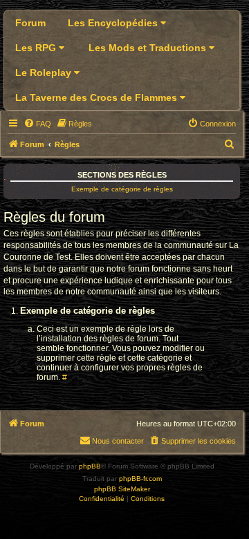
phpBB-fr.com (140, 478)
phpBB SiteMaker (122, 489)
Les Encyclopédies (114, 22)
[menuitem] (37, 123)
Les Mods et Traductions (149, 47)
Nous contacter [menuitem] (118, 441)
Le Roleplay (44, 72)
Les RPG (37, 47)
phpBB (90, 466)
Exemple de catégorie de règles (122, 189)
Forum (30, 22)
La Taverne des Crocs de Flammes (97, 97)
